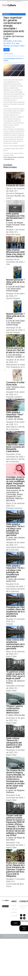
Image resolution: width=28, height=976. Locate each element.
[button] (3, 4)
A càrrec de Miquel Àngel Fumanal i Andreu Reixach (16, 224)
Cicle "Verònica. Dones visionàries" (16, 388)
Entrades (6, 49)
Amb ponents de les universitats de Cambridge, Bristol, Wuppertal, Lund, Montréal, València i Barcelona (15, 495)
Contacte (14, 916)
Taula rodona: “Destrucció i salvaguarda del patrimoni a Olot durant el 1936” (14, 742)
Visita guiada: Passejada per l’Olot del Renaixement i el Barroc (16, 217)
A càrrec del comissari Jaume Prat (16, 538)
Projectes (14, 909)
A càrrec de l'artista (14, 419)
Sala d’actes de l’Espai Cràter (14, 44)
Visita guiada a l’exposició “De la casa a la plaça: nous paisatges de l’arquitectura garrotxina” (17, 529)
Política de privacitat (12, 936)
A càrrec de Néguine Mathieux (15, 791)
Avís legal (5, 936)
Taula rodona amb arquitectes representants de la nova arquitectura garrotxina (15, 644)
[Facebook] (21, 915)
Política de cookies (21, 936)
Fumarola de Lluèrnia (16, 185)
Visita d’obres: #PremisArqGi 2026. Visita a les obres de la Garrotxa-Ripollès (17, 253)
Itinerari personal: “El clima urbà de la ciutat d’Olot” (17, 281)
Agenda (14, 905)
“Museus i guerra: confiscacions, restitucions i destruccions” (14, 709)
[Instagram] (21, 918)
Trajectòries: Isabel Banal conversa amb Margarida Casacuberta (16, 448)
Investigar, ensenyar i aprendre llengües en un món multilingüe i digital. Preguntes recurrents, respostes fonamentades (16, 482)
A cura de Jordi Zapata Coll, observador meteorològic (16, 288)
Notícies (14, 912)
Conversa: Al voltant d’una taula (16, 383)
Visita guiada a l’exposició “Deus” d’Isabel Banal (14, 414)
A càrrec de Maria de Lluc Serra (15, 838)
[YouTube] (24, 918)
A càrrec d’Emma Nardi (16, 715)
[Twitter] (24, 915)
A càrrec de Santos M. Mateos (15, 681)
